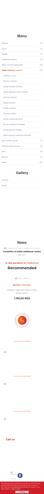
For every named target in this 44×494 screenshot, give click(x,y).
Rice (4, 151)
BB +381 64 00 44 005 (22, 444)
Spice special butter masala (15, 92)
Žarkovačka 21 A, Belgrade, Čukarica (24, 358)
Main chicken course (12, 70)
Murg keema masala (12, 130)
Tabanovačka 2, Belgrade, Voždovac (24, 425)
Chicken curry (9, 76)
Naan (4, 162)
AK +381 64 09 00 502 (22, 454)
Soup (4, 49)
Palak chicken (9, 108)
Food (4, 185)
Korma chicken (10, 97)
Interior (5, 180)
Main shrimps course (11, 146)
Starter (5, 43)
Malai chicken (9, 103)
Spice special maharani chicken (17, 135)
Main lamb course (10, 141)
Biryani (5, 157)
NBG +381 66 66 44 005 (22, 449)
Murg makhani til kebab (14, 124)
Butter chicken (10, 81)
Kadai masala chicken (12, 86)
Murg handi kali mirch (13, 119)
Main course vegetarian (12, 65)
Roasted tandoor (9, 59)
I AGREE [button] (22, 492)
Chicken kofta (9, 114)
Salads (4, 54)
